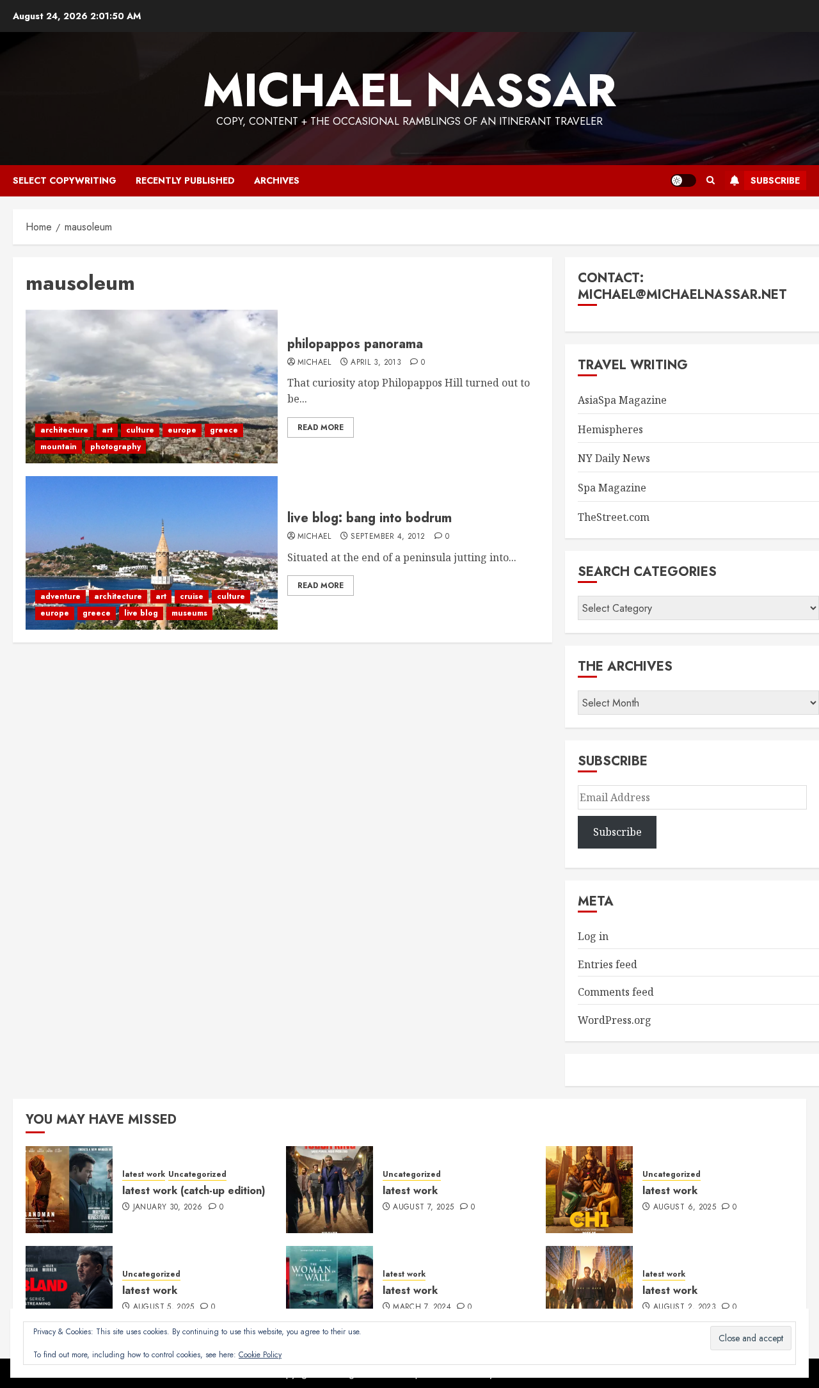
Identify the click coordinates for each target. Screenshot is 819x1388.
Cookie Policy (260, 1354)
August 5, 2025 (164, 1307)
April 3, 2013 (376, 363)
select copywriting (64, 180)
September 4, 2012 (388, 537)
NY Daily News (614, 458)
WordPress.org (614, 1020)
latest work (143, 1174)
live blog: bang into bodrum (369, 518)
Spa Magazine (612, 488)
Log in (593, 936)
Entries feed (607, 964)
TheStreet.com (613, 517)
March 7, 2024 (422, 1307)
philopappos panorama (355, 344)
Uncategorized (197, 1174)
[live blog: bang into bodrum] (152, 553)
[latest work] (329, 1189)
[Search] (711, 180)
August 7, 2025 (423, 1207)
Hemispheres (610, 429)
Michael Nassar (409, 90)
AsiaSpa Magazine (622, 400)
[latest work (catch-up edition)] (69, 1189)
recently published (185, 180)
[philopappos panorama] (152, 386)
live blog (141, 613)
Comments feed (616, 992)
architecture (64, 430)
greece (224, 430)
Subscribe (775, 180)
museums (189, 613)
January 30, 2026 (168, 1207)
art (107, 430)
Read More (321, 427)
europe (182, 430)
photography (115, 446)
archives (276, 180)
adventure (60, 596)
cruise (191, 596)
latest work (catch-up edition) (194, 1190)
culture (140, 430)
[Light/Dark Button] (683, 180)
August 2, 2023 (684, 1307)
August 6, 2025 (684, 1207)
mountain (58, 446)
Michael (314, 363)
